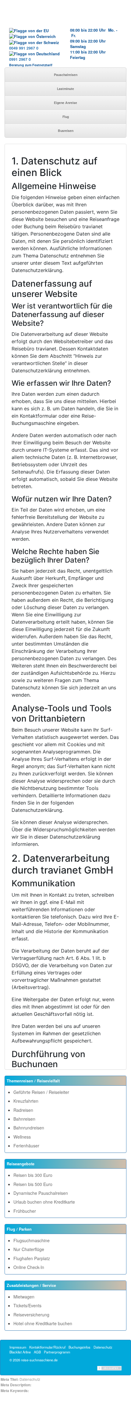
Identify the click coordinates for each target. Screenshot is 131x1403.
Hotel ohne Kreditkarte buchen (42, 1323)
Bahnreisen (24, 1119)
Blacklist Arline (20, 1352)
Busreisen (65, 130)
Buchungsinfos (79, 1347)
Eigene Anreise (65, 102)
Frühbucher (24, 1211)
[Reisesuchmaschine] (65, 16)
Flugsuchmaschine (31, 1240)
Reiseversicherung (31, 1315)
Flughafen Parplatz (31, 1258)
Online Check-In (28, 1267)
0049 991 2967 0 (23, 48)
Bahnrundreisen (28, 1128)
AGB (37, 1352)
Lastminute (65, 88)
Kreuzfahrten (25, 1101)
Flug (65, 116)
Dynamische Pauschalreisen (40, 1193)
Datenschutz (103, 1347)
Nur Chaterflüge (28, 1249)
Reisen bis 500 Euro (32, 1184)
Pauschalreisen (65, 74)
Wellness (22, 1137)
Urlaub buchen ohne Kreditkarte (44, 1202)
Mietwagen (23, 1297)
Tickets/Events (27, 1305)
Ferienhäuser (26, 1146)
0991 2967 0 (20, 59)
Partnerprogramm (57, 1352)
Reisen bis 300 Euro (32, 1175)
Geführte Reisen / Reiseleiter (41, 1092)
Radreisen (23, 1110)
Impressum (17, 1347)
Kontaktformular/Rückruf (47, 1347)
